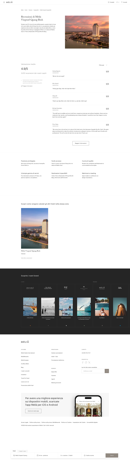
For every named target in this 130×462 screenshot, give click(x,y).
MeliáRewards (24, 356)
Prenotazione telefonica (57, 360)
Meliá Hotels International (28, 353)
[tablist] (65, 450)
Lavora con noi (25, 381)
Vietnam (30, 10)
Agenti (53, 379)
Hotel (26, 10)
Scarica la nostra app (33, 411)
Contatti (84, 349)
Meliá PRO (54, 372)
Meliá (22, 10)
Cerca (112, 455)
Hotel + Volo (54, 356)
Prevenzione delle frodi (27, 385)
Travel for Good (25, 378)
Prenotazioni (54, 349)
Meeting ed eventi (56, 382)
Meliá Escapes (25, 360)
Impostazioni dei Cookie (79, 422)
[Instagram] (86, 362)
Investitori (23, 374)
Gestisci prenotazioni (57, 353)
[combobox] (118, 2)
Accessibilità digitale (92, 422)
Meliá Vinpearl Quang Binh (45, 10)
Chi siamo (23, 349)
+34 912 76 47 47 (86, 353)
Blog (22, 367)
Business (53, 368)
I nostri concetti (25, 371)
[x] (89, 362)
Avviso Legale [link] (24, 422)
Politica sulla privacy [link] (34, 422)
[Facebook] (83, 362)
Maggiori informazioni (27, 86)
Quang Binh (36, 10)
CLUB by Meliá (25, 363)
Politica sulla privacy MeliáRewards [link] (51, 422)
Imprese (53, 375)
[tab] (14, 450)
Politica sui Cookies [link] (66, 422)
